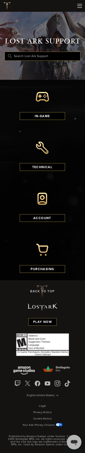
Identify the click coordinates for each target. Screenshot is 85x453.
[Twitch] (17, 383)
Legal (42, 406)
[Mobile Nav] (79, 6)
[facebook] (37, 383)
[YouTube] (47, 383)
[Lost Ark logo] (8, 6)
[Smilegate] (56, 369)
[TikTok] (67, 383)
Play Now (42, 322)
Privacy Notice (42, 412)
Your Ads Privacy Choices (38, 425)
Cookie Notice (42, 418)
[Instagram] (57, 383)
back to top (42, 291)
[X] (27, 383)
